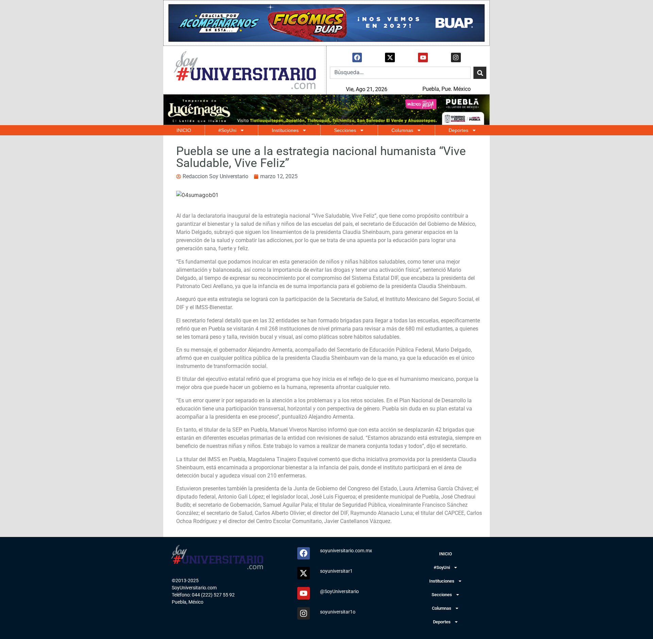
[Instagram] (456, 58)
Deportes (458, 130)
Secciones (345, 130)
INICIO (184, 130)
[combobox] (400, 73)
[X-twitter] (390, 58)
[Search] (479, 73)
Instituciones (285, 130)
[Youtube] (423, 58)
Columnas (402, 130)
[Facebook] (357, 58)
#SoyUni (227, 130)
